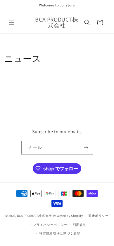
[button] (11, 22)
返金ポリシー (98, 216)
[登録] (86, 147)
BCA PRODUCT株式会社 (34, 216)
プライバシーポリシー (50, 225)
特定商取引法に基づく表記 (59, 233)
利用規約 (80, 225)
